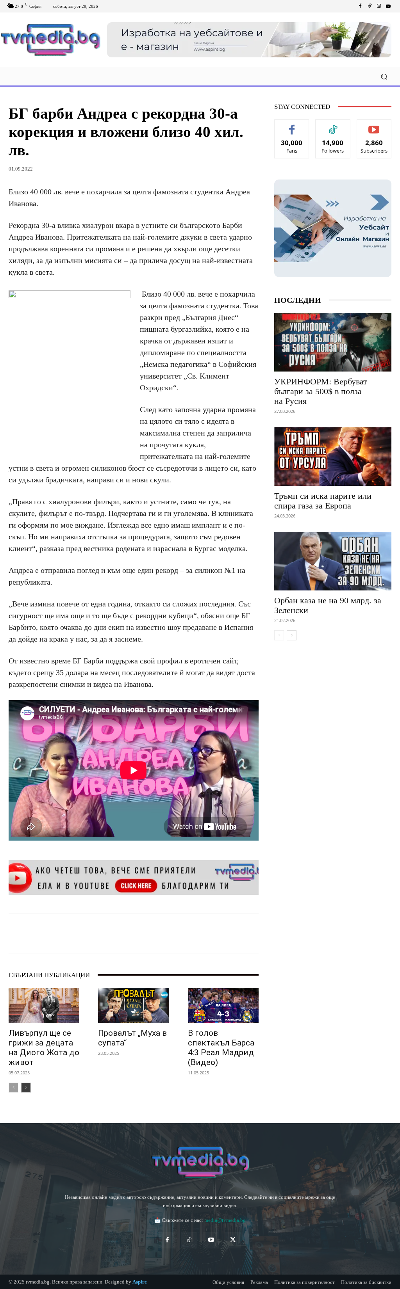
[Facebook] (360, 6)
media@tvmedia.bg (225, 1220)
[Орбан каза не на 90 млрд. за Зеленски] (332, 561)
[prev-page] (13, 1088)
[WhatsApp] (98, 933)
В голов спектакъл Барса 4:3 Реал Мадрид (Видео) (221, 1047)
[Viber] (188, 933)
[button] (384, 76)
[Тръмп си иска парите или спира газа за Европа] (332, 456)
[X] (80, 933)
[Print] (152, 933)
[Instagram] (379, 6)
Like (292, 125)
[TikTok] (189, 1240)
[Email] (134, 933)
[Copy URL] (206, 933)
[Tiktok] (369, 6)
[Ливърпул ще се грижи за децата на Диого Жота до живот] (44, 1005)
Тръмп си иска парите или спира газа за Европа (322, 500)
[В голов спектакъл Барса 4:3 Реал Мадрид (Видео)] (223, 1005)
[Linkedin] (116, 933)
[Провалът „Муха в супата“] (133, 1005)
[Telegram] (170, 933)
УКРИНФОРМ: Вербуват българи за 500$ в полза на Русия (320, 391)
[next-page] (26, 1088)
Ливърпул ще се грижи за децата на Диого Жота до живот (44, 1047)
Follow (333, 125)
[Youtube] (388, 6)
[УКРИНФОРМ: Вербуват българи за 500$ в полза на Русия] (332, 342)
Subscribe (374, 125)
